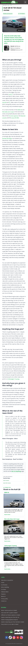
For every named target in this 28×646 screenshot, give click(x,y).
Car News (3, 589)
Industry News (4, 591)
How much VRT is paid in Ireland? (9, 612)
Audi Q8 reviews (7, 483)
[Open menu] (25, 2)
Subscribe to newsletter (7, 580)
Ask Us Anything (16, 471)
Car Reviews (4, 585)
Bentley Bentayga (7, 138)
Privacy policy (4, 598)
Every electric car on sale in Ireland (9, 624)
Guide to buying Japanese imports (9, 619)
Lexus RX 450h (15, 118)
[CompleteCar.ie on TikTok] (10, 637)
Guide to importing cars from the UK (10, 617)
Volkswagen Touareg (13, 379)
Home (2, 582)
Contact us (3, 601)
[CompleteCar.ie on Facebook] (6, 637)
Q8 (10, 5)
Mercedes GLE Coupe (8, 112)
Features (3, 594)
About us (3, 596)
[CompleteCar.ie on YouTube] (17, 637)
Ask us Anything (5, 587)
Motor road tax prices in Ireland (9, 610)
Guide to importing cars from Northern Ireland (12, 622)
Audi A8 (4, 102)
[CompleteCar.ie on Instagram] (21, 637)
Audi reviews (6, 480)
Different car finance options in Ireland (10, 615)
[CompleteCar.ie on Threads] (14, 637)
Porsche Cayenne (13, 116)
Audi (8, 5)
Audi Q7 (11, 94)
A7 (9, 102)
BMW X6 (20, 110)
